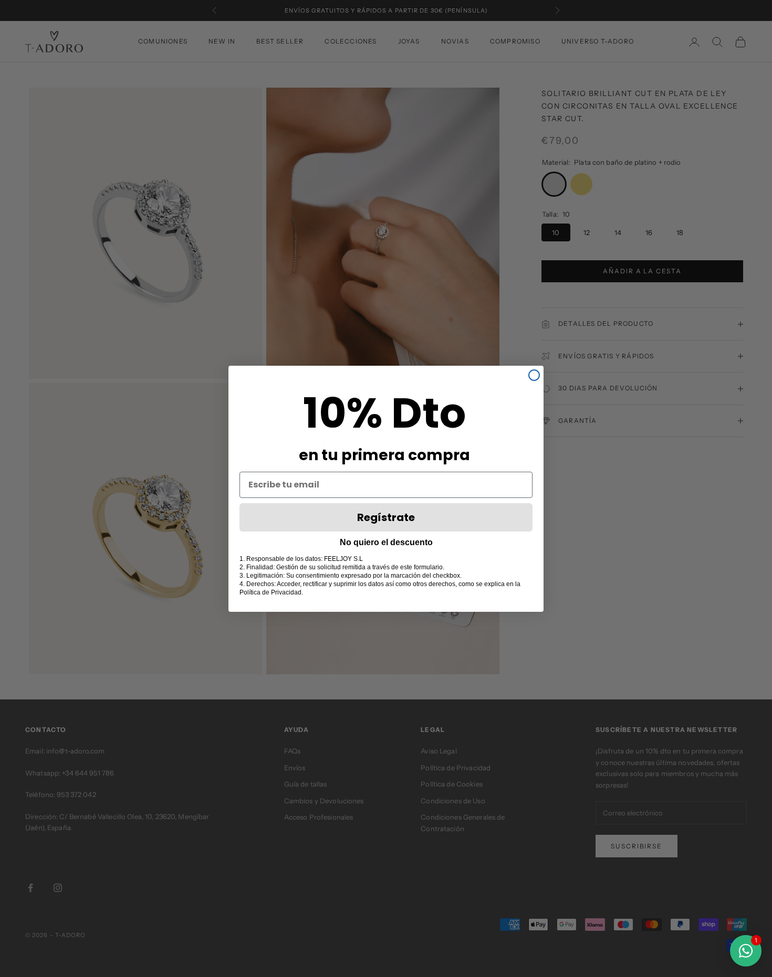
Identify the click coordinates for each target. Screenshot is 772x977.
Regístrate (386, 517)
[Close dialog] (534, 375)
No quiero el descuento (386, 542)
